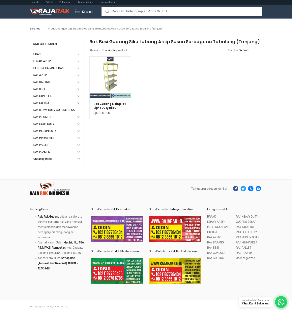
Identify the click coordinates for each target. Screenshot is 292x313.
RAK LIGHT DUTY (43, 124)
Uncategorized (42, 159)
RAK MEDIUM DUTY (45, 131)
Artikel (49, 2)
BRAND (37, 54)
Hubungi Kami (107, 2)
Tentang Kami (85, 2)
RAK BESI (39, 89)
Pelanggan (65, 2)
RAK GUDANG (41, 103)
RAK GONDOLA (42, 96)
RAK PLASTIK (41, 152)
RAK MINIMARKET (44, 138)
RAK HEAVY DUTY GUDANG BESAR (54, 110)
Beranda (34, 2)
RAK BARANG (41, 82)
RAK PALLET (41, 145)
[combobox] (182, 11)
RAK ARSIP (40, 75)
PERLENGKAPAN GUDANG (49, 68)
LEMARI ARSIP (42, 61)
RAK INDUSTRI (42, 117)
